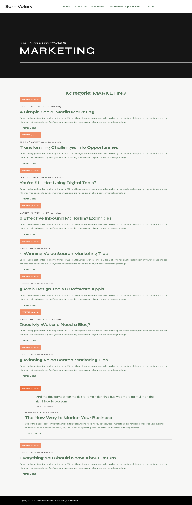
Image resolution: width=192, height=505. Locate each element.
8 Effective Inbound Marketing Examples (66, 218)
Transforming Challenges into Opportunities (69, 147)
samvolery (55, 107)
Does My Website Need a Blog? (55, 324)
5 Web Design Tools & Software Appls (62, 289)
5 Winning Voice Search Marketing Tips (64, 253)
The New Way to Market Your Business (68, 417)
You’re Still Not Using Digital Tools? (58, 182)
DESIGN (24, 142)
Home (23, 43)
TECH (38, 107)
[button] (186, 6)
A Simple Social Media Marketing (57, 111)
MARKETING (26, 107)
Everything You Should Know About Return (68, 457)
